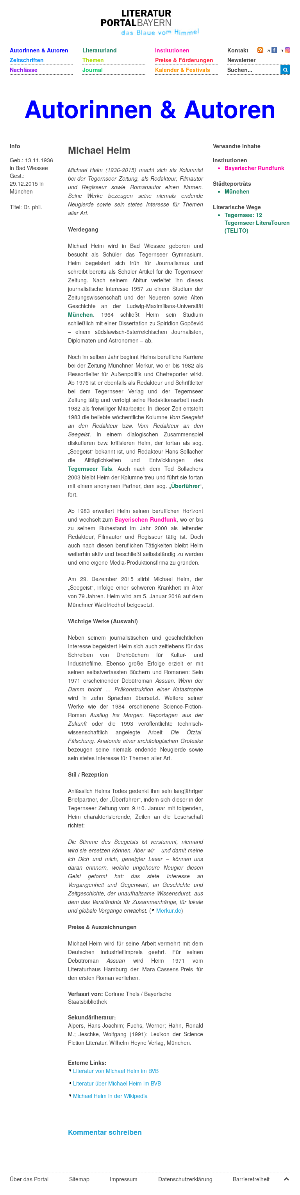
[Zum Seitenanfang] (286, 1176)
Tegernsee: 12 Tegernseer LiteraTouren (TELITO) (257, 222)
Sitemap (79, 1179)
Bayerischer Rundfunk (254, 168)
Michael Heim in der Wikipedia (110, 1096)
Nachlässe (24, 70)
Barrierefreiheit (251, 1179)
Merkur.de (168, 910)
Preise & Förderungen (184, 60)
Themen (93, 60)
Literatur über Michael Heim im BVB (117, 1083)
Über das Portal (29, 1179)
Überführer (185, 486)
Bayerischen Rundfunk (146, 519)
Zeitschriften (27, 60)
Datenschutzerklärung (185, 1179)
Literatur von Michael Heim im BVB (116, 1071)
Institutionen (172, 50)
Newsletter (241, 60)
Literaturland (99, 50)
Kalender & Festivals (182, 70)
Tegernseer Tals (90, 468)
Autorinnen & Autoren (39, 50)
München (80, 314)
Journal (92, 70)
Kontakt (237, 50)
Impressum (124, 1179)
